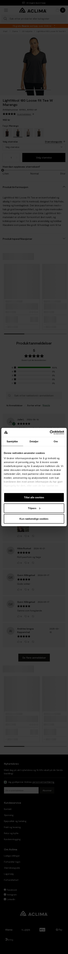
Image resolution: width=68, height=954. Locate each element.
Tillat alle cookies (34, 497)
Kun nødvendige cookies (33, 518)
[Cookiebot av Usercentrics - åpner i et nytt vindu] (49, 432)
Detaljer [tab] (34, 441)
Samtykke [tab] (12, 441)
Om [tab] (56, 441)
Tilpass (32, 508)
